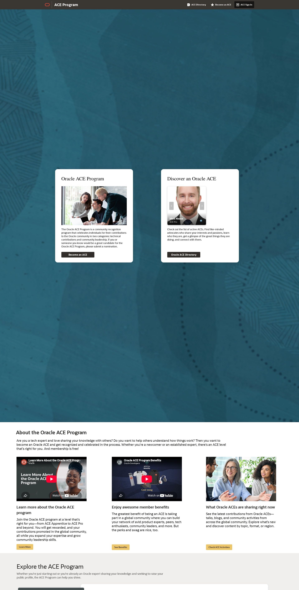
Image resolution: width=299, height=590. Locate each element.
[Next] (202, 206)
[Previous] (171, 206)
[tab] (184, 223)
